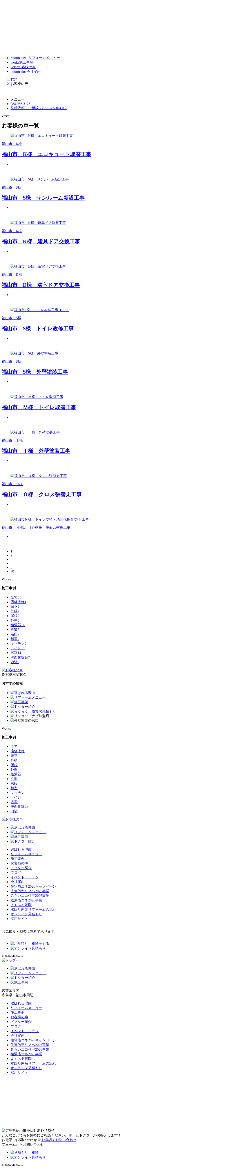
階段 (15, 634)
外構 (15, 611)
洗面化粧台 (20, 657)
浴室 (16, 653)
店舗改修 (18, 602)
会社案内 (18, 882)
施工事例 (18, 859)
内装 (15, 662)
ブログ (16, 872)
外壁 (15, 620)
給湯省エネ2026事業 (26, 900)
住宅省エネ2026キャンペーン (33, 886)
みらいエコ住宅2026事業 (30, 895)
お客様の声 (19, 863)
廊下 (15, 606)
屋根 (15, 616)
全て (16, 597)
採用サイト (19, 919)
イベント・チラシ (25, 877)
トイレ (18, 648)
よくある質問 (21, 905)
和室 (15, 639)
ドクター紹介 (21, 868)
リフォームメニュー (26, 854)
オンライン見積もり (26, 914)
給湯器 (18, 625)
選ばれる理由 (21, 849)
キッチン (18, 643)
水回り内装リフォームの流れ (33, 909)
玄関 (15, 629)
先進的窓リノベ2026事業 (30, 891)
